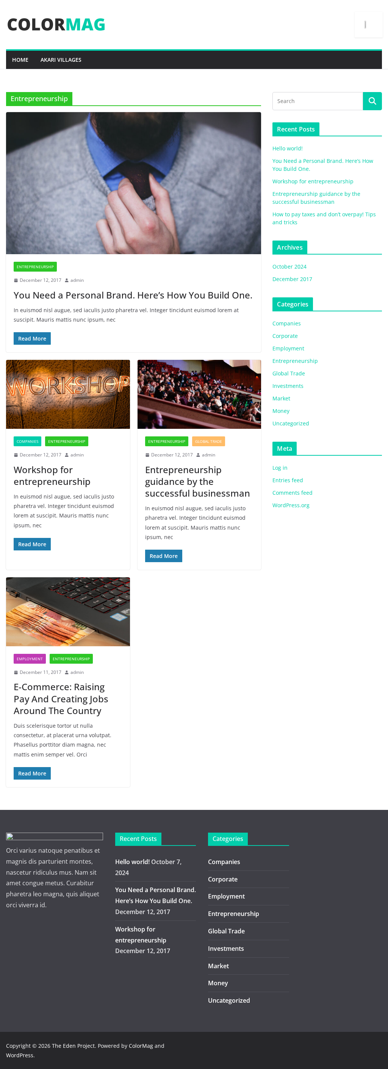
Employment (30, 658)
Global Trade (208, 441)
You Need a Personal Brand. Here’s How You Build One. (133, 295)
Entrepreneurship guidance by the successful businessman (197, 481)
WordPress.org (291, 505)
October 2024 (289, 266)
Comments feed (292, 492)
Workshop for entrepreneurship (52, 475)
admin (77, 280)
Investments (288, 385)
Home (20, 59)
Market (281, 398)
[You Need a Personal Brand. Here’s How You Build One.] (133, 183)
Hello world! (287, 148)
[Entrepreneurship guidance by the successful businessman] (199, 394)
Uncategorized (290, 423)
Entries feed (287, 480)
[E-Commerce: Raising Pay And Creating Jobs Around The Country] (68, 611)
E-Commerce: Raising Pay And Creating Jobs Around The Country (61, 698)
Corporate (285, 335)
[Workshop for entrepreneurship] (68, 394)
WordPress (19, 1055)
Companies (27, 441)
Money (280, 410)
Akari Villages (61, 59)
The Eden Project (73, 1045)
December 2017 (292, 279)
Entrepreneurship (35, 266)
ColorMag (141, 1045)
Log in (280, 467)
